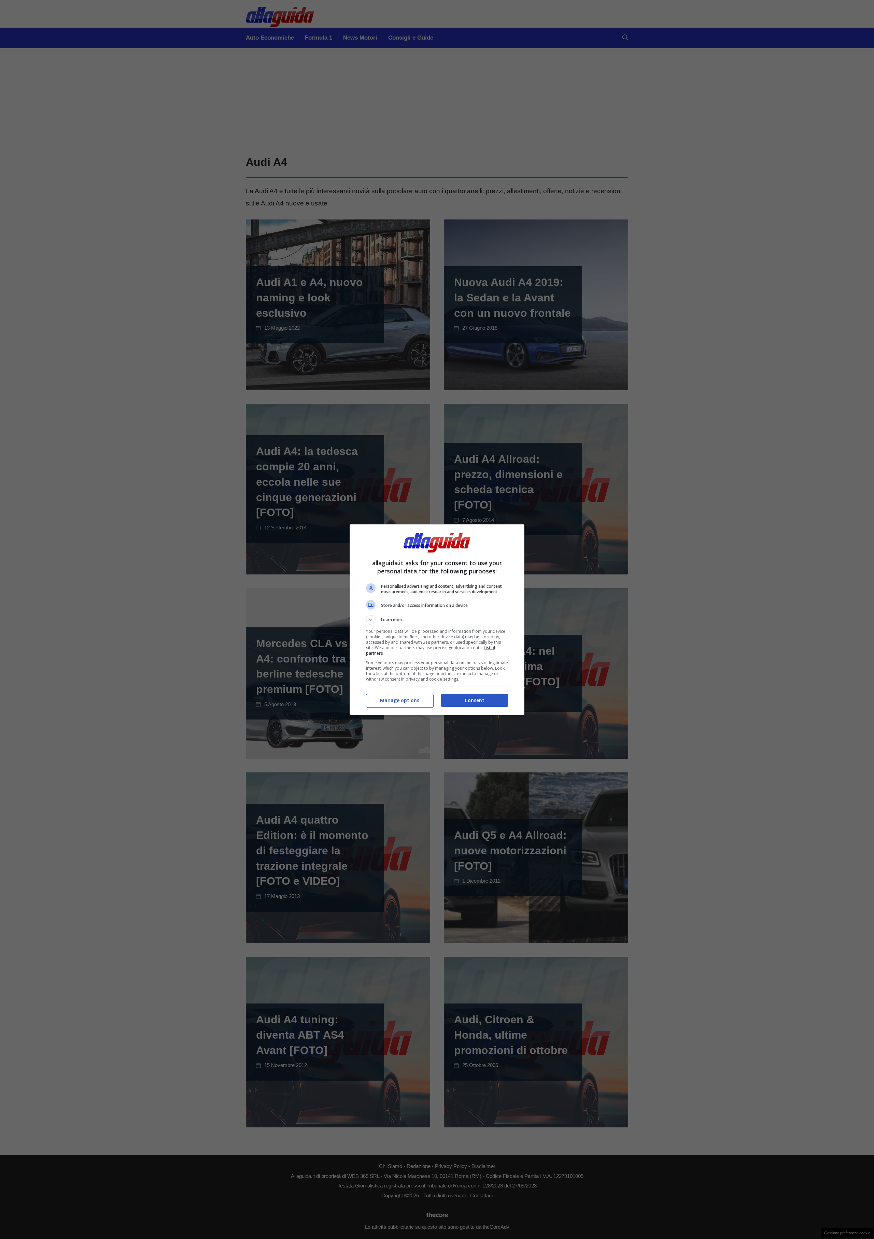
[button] (437, 620)
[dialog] (437, 619)
